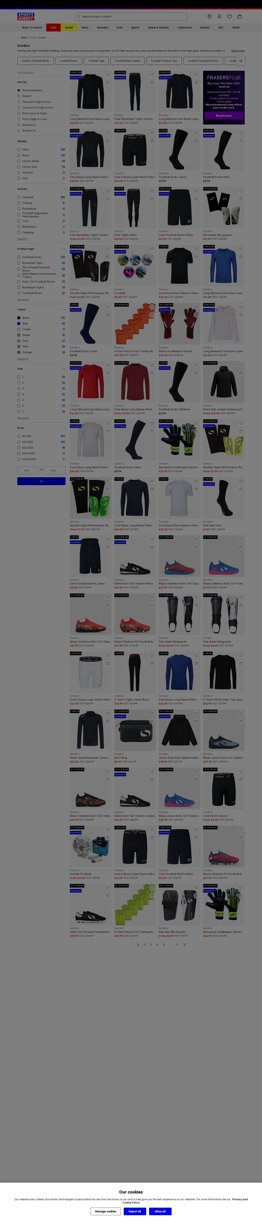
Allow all (160, 1211)
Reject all (135, 1211)
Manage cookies (105, 1211)
